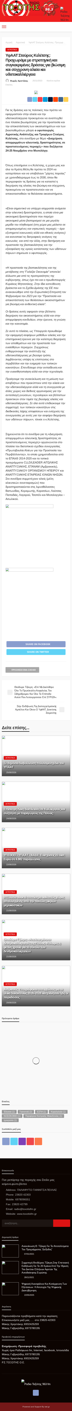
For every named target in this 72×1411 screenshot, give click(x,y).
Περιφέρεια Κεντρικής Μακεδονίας (43, 1116)
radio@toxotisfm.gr (25, 1209)
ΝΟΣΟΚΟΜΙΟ (12, 1116)
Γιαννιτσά (26, 1111)
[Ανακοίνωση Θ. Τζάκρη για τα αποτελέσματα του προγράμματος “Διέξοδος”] (10, 1251)
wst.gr (47, 1407)
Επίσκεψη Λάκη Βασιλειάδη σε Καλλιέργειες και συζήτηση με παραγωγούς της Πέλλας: (34, 811)
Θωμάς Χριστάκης (19, 81)
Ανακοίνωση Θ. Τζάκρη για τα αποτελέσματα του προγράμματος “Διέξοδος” (45, 1248)
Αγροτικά (12, 50)
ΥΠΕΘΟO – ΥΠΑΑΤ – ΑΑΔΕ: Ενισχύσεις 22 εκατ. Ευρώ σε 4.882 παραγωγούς (34, 857)
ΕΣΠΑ (41, 1111)
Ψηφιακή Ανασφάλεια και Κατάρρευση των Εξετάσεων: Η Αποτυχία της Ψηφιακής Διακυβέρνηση (44, 1287)
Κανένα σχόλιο (53, 81)
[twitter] (14, 1141)
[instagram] (22, 1141)
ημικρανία (10, 1120)
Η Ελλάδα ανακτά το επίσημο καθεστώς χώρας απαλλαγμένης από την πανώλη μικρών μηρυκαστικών (34, 901)
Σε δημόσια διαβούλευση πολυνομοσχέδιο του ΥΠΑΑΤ (34, 765)
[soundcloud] (38, 1141)
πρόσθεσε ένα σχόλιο (23, 670)
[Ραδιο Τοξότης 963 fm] (31, 7)
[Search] (67, 26)
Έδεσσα (9, 1111)
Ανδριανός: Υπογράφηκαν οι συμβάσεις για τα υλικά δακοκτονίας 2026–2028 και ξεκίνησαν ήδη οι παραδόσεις (36, 993)
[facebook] (6, 1141)
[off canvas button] (4, 26)
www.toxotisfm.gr (27, 1213)
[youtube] (30, 1141)
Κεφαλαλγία (58, 1111)
